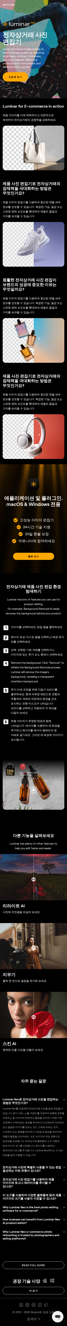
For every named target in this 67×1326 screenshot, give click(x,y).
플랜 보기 (33, 556)
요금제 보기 (15, 76)
